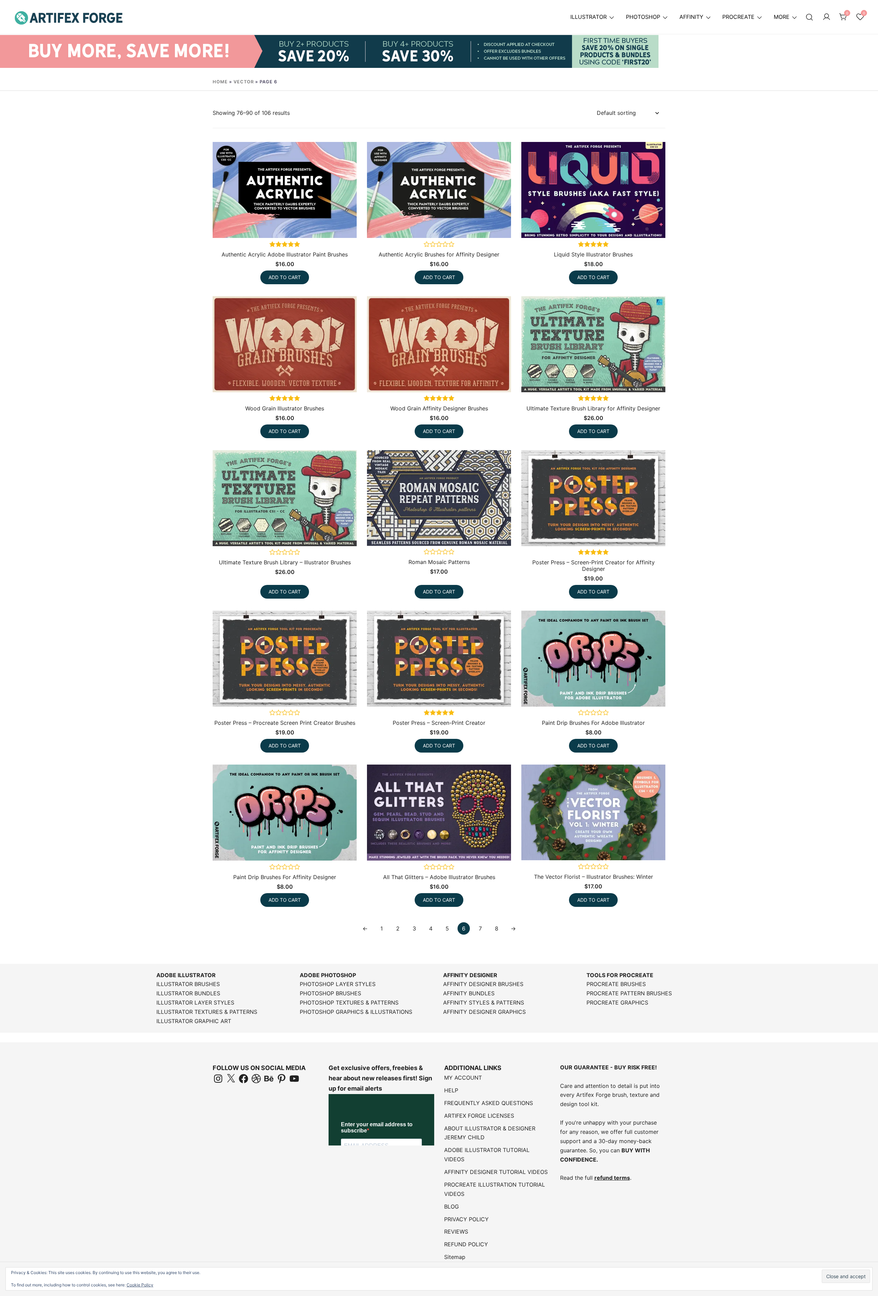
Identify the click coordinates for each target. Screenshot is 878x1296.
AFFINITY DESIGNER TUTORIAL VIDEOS (496, 1171)
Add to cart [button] (285, 277)
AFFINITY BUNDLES (469, 993)
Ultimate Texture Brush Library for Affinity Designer (593, 408)
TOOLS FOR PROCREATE (619, 975)
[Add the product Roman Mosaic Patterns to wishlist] (505, 533)
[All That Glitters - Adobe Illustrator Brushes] (439, 813)
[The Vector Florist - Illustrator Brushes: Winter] (593, 812)
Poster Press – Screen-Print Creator (439, 722)
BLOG (451, 1206)
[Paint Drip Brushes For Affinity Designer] (285, 813)
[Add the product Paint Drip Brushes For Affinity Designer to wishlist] (351, 848)
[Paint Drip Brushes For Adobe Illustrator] (593, 659)
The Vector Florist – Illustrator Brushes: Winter (593, 876)
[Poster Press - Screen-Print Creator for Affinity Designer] (593, 498)
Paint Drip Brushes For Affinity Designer (284, 877)
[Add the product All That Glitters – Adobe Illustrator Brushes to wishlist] (505, 848)
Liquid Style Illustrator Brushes (593, 254)
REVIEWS (456, 1231)
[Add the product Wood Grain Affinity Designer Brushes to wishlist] (505, 379)
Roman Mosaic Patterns (439, 562)
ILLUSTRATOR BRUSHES (188, 984)
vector (244, 81)
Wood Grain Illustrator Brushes (284, 408)
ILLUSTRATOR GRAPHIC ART (193, 1021)
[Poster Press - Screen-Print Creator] (439, 659)
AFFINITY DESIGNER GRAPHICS (484, 1011)
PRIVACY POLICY (466, 1219)
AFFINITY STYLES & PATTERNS (483, 1002)
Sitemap (454, 1256)
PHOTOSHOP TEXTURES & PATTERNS (349, 1002)
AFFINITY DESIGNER (470, 975)
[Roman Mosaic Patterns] (439, 498)
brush (619, 1094)
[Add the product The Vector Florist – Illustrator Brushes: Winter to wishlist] (659, 847)
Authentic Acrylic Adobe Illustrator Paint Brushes (285, 254)
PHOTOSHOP (643, 16)
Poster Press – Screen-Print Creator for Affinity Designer (593, 565)
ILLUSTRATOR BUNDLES (188, 993)
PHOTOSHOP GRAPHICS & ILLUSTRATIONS (356, 1011)
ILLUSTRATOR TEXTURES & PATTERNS (206, 1011)
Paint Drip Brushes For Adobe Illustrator (593, 722)
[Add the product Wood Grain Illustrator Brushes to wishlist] (351, 379)
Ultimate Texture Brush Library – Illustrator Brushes (285, 562)
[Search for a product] (809, 17)
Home (220, 81)
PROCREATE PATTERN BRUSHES (629, 993)
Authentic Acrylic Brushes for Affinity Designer (439, 254)
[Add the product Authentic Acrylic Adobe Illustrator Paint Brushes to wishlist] (351, 225)
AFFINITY (691, 16)
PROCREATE (738, 16)
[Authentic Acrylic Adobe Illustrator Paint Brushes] (285, 190)
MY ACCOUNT (463, 1077)
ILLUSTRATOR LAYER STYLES (195, 1002)
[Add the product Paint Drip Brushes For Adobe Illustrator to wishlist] (659, 694)
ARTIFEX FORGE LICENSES (479, 1115)
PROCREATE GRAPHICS (617, 1002)
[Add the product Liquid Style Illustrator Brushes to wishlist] (659, 225)
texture (639, 1094)
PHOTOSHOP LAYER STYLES (338, 984)
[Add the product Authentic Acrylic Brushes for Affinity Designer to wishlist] (505, 225)
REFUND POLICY (466, 1244)
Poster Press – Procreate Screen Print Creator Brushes (284, 722)
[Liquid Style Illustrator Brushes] (593, 190)
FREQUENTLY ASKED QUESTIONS (488, 1103)
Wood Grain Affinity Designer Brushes (439, 408)
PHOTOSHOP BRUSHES (330, 993)
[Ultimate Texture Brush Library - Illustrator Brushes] (285, 498)
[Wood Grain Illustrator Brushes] (285, 344)
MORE (782, 16)
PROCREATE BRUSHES (616, 984)
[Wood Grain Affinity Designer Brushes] (439, 344)
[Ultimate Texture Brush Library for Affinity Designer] (593, 344)
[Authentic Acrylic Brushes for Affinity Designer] (439, 190)
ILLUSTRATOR (588, 16)
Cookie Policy (140, 1284)
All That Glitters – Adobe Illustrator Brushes (439, 877)
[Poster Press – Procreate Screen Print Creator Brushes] (285, 659)
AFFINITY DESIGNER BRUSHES (483, 984)
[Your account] (826, 17)
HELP (451, 1090)
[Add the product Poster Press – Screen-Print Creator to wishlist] (505, 694)
